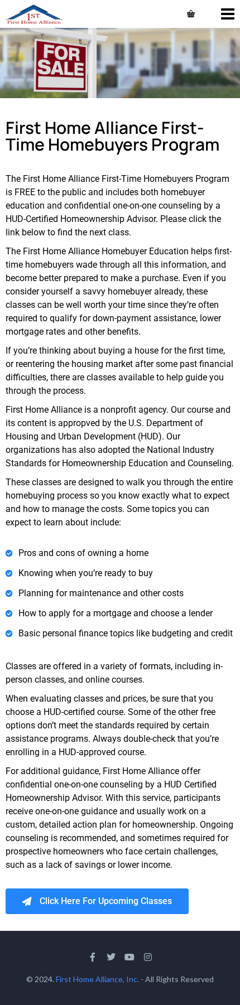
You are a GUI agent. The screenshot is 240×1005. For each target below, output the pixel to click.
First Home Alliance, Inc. (97, 979)
